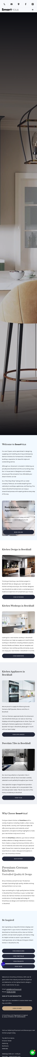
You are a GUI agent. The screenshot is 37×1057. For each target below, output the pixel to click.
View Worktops (18, 656)
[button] (3, 964)
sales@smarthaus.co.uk (13, 989)
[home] (10, 9)
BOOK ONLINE (18, 532)
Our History (18, 858)
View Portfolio (18, 956)
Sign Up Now (17, 1008)
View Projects (18, 961)
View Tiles (18, 797)
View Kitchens (18, 597)
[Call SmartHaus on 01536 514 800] (4, 4)
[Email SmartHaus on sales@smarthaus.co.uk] (11, 4)
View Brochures (18, 951)
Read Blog (18, 966)
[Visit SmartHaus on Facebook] (26, 4)
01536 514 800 (11, 992)
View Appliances (18, 734)
